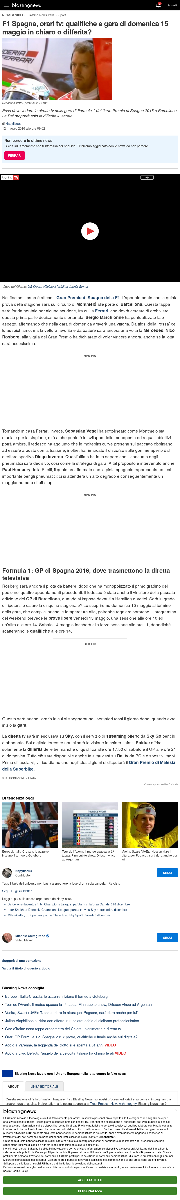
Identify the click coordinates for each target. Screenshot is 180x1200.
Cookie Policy (19, 1171)
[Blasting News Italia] (26, 5)
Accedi (172, 5)
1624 (88, 1121)
